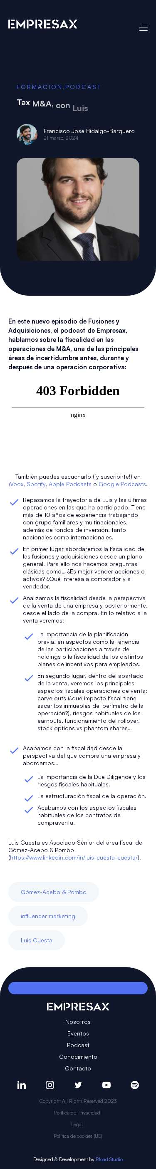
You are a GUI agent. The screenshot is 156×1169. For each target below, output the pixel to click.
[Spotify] (135, 1085)
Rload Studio (109, 1159)
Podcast (83, 86)
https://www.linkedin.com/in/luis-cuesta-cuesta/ (74, 857)
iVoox (16, 483)
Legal (77, 1124)
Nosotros (78, 1021)
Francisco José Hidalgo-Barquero (89, 130)
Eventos (78, 1033)
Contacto (78, 1068)
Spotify (36, 483)
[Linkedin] (21, 1085)
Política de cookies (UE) (78, 1136)
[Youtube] (106, 1085)
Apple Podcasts (70, 483)
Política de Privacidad (77, 1113)
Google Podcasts (122, 483)
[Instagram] (50, 1085)
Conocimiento (78, 1056)
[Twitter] (78, 1085)
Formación (40, 86)
